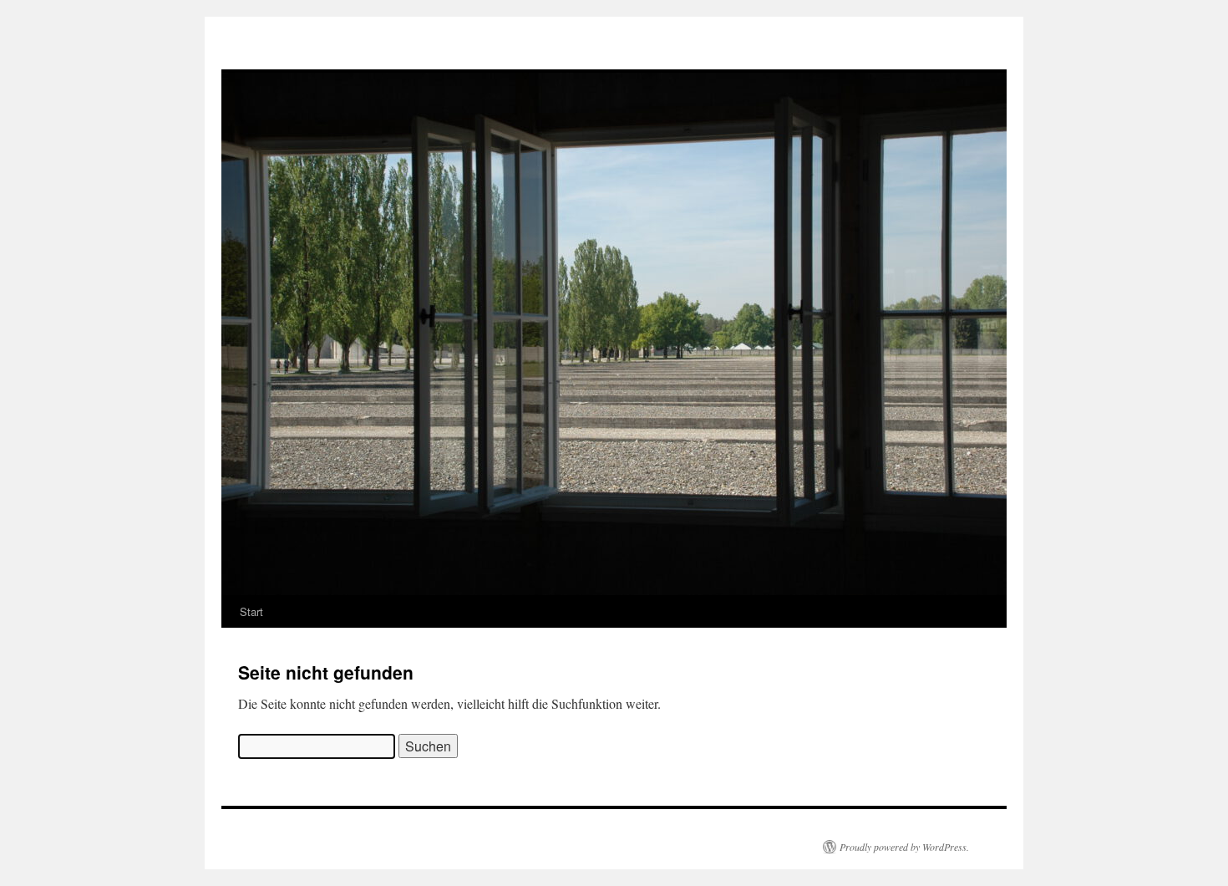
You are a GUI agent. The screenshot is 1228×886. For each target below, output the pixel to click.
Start (251, 611)
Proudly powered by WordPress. (904, 846)
